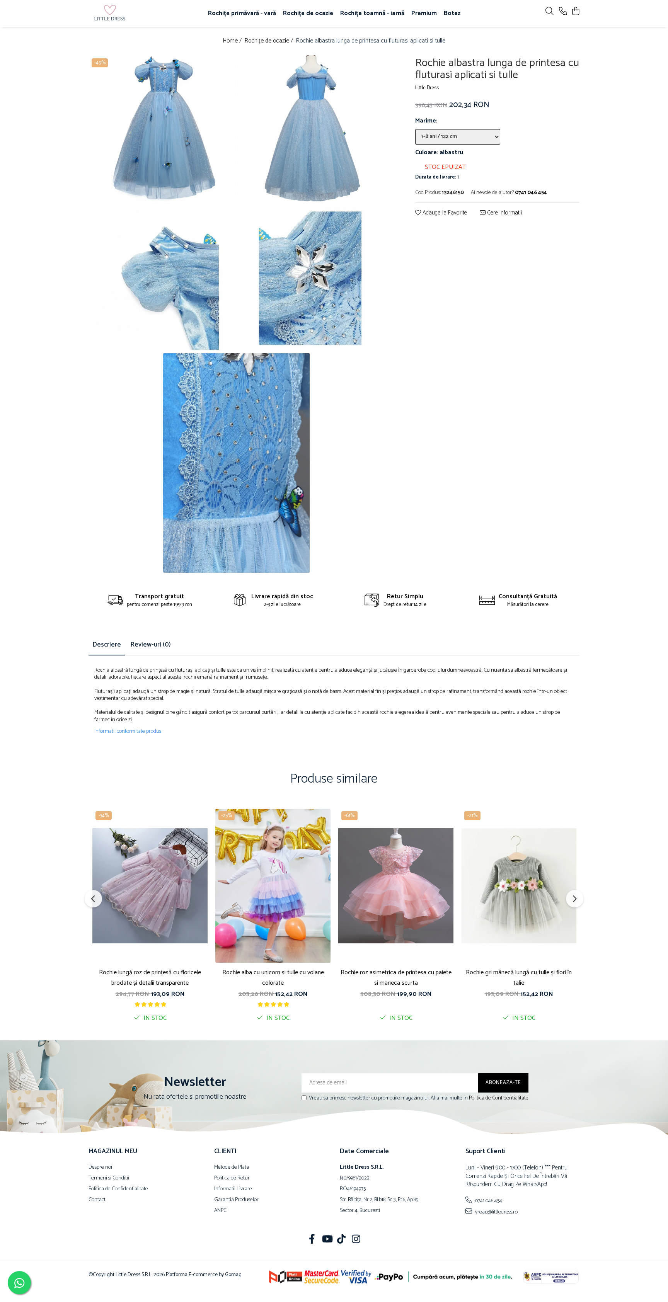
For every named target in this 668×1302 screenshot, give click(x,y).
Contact (97, 1200)
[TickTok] (341, 1240)
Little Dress (427, 88)
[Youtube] (327, 1240)
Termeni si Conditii (109, 1178)
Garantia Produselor (236, 1200)
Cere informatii (504, 213)
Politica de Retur (232, 1178)
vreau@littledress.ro (496, 1212)
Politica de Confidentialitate (498, 1098)
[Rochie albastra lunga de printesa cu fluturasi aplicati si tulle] (162, 128)
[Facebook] (312, 1240)
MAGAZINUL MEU (113, 1151)
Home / (233, 41)
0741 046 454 (488, 1200)
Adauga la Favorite (444, 213)
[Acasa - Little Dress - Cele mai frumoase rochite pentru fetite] (133, 13)
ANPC (220, 1211)
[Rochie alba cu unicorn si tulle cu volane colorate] (273, 885)
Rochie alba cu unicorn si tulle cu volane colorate (273, 977)
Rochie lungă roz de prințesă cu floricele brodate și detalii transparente (150, 977)
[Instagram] (356, 1240)
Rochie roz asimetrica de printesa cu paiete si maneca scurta (396, 977)
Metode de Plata (231, 1167)
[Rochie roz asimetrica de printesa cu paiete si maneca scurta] (395, 885)
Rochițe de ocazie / (269, 41)
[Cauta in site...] (549, 12)
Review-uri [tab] (150, 644)
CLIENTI (225, 1151)
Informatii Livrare (233, 1189)
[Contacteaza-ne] (563, 12)
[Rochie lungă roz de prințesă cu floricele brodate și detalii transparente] (150, 885)
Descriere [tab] (106, 644)
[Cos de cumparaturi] (575, 12)
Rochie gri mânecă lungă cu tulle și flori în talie (519, 977)
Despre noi (100, 1167)
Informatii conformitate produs (127, 731)
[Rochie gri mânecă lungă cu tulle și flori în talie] (518, 885)
